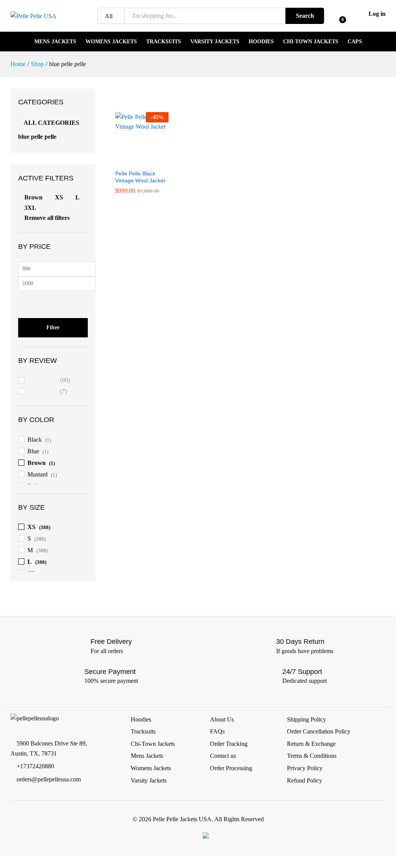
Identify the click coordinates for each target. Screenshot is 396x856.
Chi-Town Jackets (310, 41)
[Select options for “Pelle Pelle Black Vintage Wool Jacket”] (133, 160)
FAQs (217, 731)
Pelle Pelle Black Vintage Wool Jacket (140, 177)
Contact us (223, 755)
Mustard (37, 474)
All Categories (51, 122)
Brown (33, 197)
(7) (47, 392)
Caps (355, 41)
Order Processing (231, 768)
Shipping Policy (306, 719)
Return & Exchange (311, 743)
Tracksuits (163, 41)
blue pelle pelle (37, 136)
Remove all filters (47, 217)
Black (34, 439)
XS (59, 197)
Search (305, 15)
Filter (53, 327)
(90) (49, 381)
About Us (222, 719)
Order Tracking (229, 743)
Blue (33, 451)
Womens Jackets (111, 41)
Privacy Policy (305, 768)
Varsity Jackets (214, 41)
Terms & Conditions (311, 755)
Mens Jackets (55, 41)
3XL (30, 207)
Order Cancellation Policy (318, 731)
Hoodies (261, 41)
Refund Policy (304, 780)
